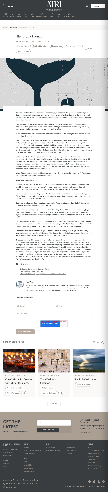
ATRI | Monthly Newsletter (32, 450)
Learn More (86, 432)
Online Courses (50, 447)
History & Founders (94, 453)
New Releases (71, 447)
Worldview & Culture (15, 388)
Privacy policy (80, 486)
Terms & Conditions (97, 486)
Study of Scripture (40, 46)
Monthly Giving (29, 471)
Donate (96, 6)
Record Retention (93, 469)
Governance (91, 459)
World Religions (13, 393)
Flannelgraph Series (73, 46)
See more (54, 404)
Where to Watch (8, 455)
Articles (26, 447)
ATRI (26, 462)
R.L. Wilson (20, 41)
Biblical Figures (23, 46)
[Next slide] (103, 343)
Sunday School (23, 51)
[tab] (13, 342)
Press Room (91, 463)
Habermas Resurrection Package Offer (34, 269)
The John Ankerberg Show (11, 449)
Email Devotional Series (53, 450)
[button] (87, 6)
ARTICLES (13, 27)
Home (5, 27)
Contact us (67, 486)
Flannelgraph (56, 46)
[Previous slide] (94, 343)
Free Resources (71, 450)
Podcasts (6, 464)
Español (69, 453)
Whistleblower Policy (94, 466)
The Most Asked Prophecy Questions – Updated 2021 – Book (43, 274)
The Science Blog (29, 453)
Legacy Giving (28, 468)
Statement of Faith (93, 456)
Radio (5, 467)
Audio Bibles (28, 465)
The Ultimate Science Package (31, 271)
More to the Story (8, 452)
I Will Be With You (85, 379)
